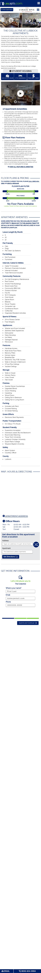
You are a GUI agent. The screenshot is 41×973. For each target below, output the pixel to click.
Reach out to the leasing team (23, 223)
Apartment (6, 548)
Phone (8, 602)
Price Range (21, 195)
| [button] (27, 623)
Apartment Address (16, 516)
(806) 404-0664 (28, 971)
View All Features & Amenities (21, 167)
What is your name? (13, 588)
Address (5, 541)
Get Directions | (9, 557)
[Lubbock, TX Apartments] (12, 3)
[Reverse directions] (36, 543)
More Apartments (7, 9)
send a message (13, 183)
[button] (40, 20)
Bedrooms (20, 189)
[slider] (7, 191)
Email (6, 971)
